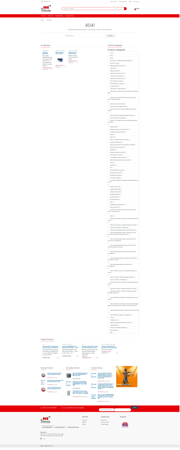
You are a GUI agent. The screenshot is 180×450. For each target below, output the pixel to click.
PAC (111, 167)
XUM (111, 332)
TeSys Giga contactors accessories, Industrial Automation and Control (123, 283)
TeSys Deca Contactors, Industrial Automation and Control (123, 225)
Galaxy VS (112, 137)
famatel (57, 50)
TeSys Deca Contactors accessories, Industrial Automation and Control (123, 219)
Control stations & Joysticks (116, 81)
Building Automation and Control (117, 65)
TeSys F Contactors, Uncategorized (118, 279)
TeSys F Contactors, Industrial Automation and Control (122, 277)
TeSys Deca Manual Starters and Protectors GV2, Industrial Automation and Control (122, 258)
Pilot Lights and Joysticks (115, 175)
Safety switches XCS (114, 207)
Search (110, 35)
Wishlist (84, 424)
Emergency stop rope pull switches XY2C (119, 129)
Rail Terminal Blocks (114, 199)
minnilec (112, 162)
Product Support (104, 424)
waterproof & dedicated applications (118, 327)
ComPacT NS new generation (117, 76)
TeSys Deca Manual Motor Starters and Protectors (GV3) (123, 230)
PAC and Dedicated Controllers (117, 170)
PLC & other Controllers (115, 177)
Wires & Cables (113, 330)
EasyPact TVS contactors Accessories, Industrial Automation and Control (122, 121)
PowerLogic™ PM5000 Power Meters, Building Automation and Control (123, 181)
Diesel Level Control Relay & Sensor (118, 106)
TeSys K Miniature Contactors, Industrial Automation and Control (124, 310)
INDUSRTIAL (113, 149)
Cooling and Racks (114, 86)
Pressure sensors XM (115, 186)
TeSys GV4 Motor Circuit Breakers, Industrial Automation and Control (123, 298)
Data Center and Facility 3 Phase (117, 103)
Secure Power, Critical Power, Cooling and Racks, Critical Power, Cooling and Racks (122, 210)
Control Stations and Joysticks (117, 83)
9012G (111, 58)
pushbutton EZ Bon (114, 196)
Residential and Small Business (117, 204)
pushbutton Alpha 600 (115, 194)
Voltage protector (114, 325)
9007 (111, 55)
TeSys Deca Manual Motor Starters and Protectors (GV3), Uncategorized (122, 252)
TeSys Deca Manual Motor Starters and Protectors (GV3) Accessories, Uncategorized (122, 239)
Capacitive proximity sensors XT (117, 73)
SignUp (135, 407)
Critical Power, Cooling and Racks (117, 88)
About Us (43, 15)
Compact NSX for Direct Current (117, 78)
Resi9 (111, 202)
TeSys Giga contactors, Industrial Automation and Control (123, 288)
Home (42, 20)
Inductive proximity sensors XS (117, 147)
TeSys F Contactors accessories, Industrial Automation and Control (122, 271)
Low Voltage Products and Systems (118, 157)
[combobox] (93, 8)
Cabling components (114, 70)
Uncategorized (45, 50)
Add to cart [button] (52, 68)
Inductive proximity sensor (116, 142)
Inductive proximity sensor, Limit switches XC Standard (122, 144)
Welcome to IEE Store (45, 1)
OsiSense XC (113, 165)
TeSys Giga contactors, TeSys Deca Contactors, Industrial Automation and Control (122, 291)
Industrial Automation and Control (117, 152)
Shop (130, 1)
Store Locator (114, 1)
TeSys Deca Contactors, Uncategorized (119, 227)
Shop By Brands (59, 15)
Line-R (83, 344)
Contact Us (50, 15)
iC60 (43, 344)
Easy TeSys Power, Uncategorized (118, 118)
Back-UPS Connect (114, 63)
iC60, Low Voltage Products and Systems (119, 139)
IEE (42, 445)
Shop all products (69, 15)
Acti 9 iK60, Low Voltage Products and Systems (121, 60)
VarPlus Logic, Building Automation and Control (120, 322)
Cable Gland (113, 68)
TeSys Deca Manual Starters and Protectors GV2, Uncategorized (120, 265)
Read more (97, 357)
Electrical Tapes (113, 126)
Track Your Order (123, 1)
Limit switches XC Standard (116, 154)
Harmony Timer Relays (66, 344)
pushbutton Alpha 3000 (115, 189)
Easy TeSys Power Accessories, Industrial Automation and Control (122, 109)
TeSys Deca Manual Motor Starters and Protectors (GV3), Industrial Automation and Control (122, 246)
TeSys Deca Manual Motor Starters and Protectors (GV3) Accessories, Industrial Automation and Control (122, 233)
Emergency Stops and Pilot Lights (117, 132)
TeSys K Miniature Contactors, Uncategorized (120, 315)
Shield (111, 216)
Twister (111, 317)
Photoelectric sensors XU (116, 172)
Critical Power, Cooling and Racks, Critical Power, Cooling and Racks (123, 92)
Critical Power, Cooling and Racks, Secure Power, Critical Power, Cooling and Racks (122, 98)
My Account (136, 1)
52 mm (111, 53)
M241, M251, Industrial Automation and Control (120, 160)
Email (100, 406)
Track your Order (105, 422)
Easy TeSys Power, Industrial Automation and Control (122, 115)
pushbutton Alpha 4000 (115, 191)
